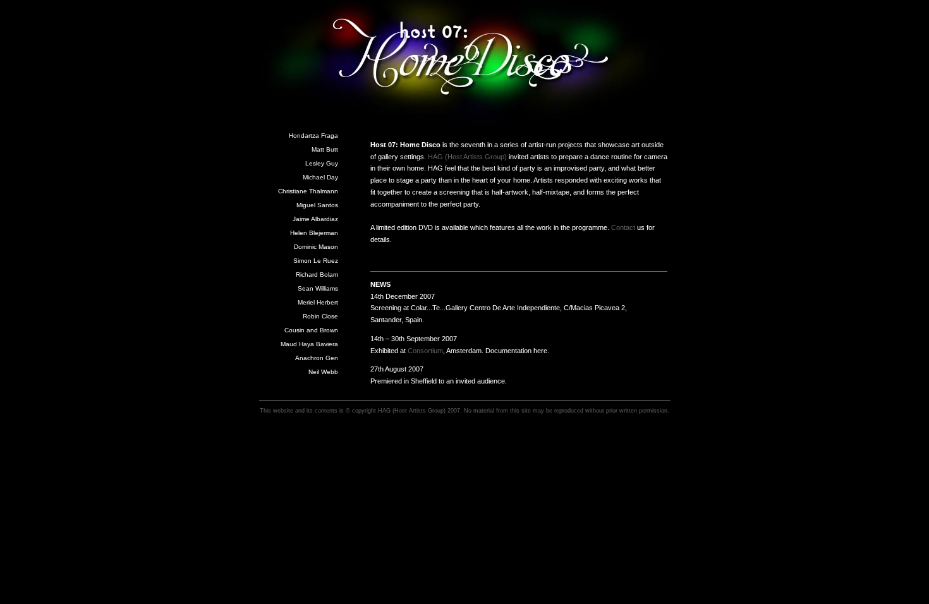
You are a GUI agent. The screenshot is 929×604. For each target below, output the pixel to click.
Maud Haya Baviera (309, 344)
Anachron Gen (316, 357)
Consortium (425, 350)
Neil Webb (323, 371)
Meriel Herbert (318, 302)
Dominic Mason (316, 246)
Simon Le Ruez (315, 260)
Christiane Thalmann (308, 191)
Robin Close (320, 316)
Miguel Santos (317, 205)
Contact (623, 227)
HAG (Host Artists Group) (467, 156)
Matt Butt (325, 149)
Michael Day (320, 177)
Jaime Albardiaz (315, 218)
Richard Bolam (317, 274)
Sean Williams (318, 288)
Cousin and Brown (311, 330)
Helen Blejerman (314, 232)
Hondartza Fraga (313, 135)
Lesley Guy (321, 163)
